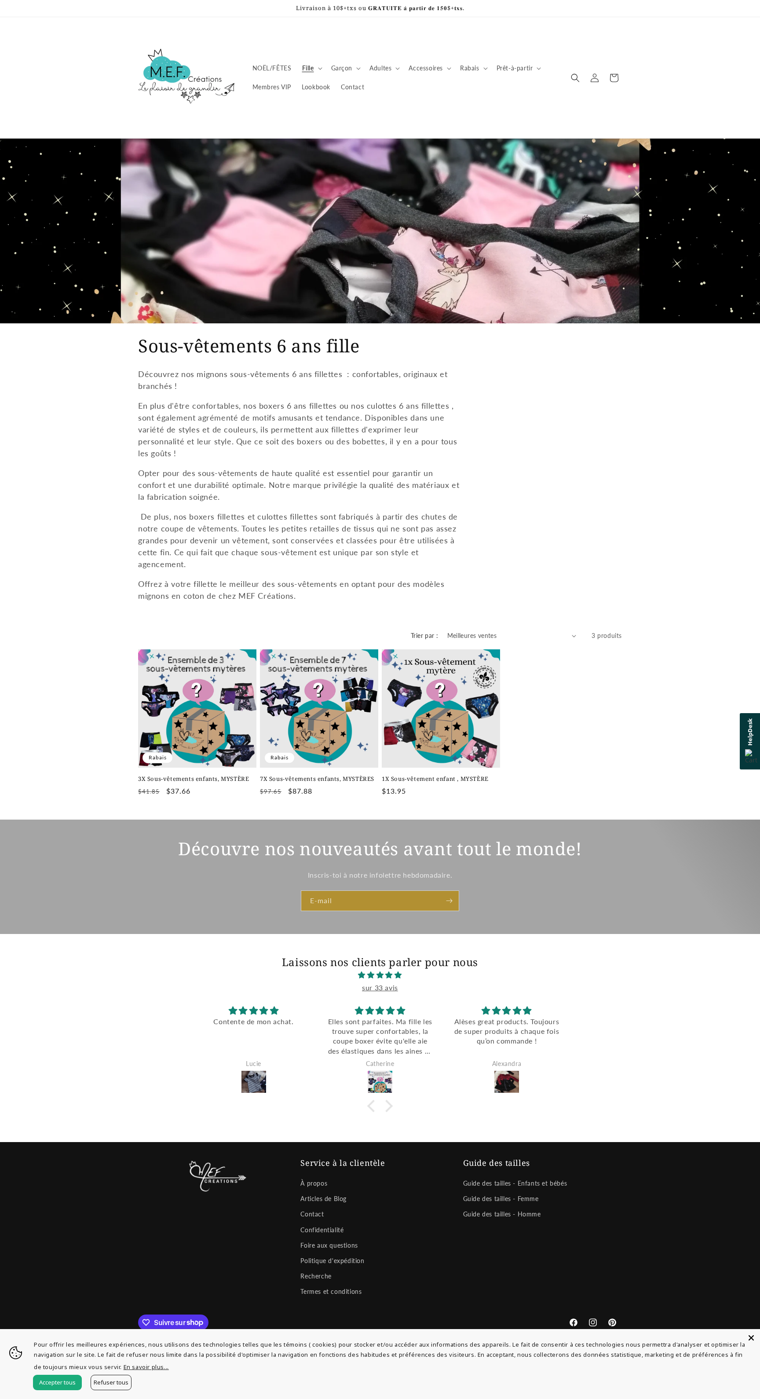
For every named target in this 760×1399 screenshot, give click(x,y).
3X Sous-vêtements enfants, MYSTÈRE (193, 779)
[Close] (751, 1337)
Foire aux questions (329, 1245)
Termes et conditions (331, 1291)
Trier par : (424, 635)
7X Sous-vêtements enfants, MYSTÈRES (317, 779)
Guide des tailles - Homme (502, 1214)
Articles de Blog (323, 1198)
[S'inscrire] (449, 900)
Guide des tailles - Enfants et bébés (515, 1183)
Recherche (315, 1276)
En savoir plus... (146, 1367)
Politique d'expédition (332, 1260)
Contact (312, 1214)
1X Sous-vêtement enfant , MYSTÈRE (435, 779)
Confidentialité (321, 1230)
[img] (380, 975)
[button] (311, 68)
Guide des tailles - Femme (501, 1198)
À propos (313, 1183)
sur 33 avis (380, 987)
